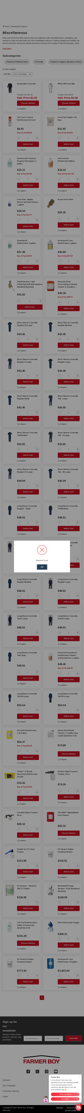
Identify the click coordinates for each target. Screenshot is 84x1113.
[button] (78, 1107)
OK (42, 567)
